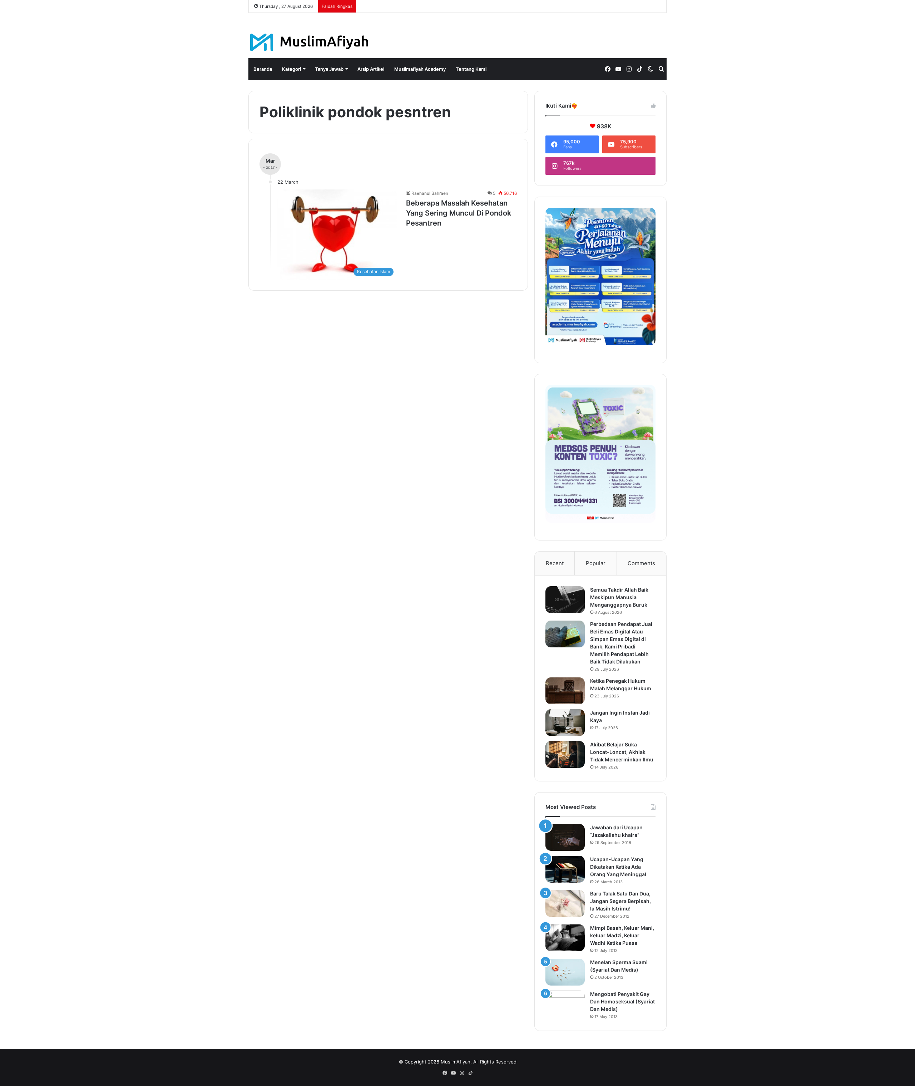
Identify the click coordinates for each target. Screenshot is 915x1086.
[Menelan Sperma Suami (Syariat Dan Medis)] (565, 972)
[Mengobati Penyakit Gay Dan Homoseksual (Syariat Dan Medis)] (565, 1004)
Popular (595, 563)
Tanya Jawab (329, 69)
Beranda (262, 69)
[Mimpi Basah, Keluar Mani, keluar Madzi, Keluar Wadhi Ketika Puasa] (565, 937)
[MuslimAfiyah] (309, 42)
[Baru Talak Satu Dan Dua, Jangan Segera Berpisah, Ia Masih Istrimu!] (565, 903)
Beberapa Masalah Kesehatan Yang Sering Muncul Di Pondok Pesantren (458, 213)
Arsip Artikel (370, 69)
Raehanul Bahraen (429, 193)
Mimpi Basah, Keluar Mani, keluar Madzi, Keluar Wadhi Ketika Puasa (622, 935)
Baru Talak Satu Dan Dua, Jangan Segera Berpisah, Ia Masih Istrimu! (620, 901)
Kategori (291, 69)
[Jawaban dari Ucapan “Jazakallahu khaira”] (565, 837)
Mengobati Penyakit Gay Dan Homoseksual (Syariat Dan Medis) (622, 1001)
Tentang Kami (471, 69)
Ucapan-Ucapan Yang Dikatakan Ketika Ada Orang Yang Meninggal (618, 866)
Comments (641, 563)
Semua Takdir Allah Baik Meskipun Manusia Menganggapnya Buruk (619, 597)
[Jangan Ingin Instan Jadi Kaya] (565, 722)
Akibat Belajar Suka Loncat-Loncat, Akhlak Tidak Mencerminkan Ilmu (621, 751)
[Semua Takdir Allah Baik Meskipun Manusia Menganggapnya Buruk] (565, 599)
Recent (555, 563)
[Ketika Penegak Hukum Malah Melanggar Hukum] (565, 690)
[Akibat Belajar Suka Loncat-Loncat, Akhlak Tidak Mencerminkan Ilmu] (565, 754)
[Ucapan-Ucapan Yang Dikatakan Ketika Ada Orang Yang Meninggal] (565, 869)
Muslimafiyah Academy (420, 69)
